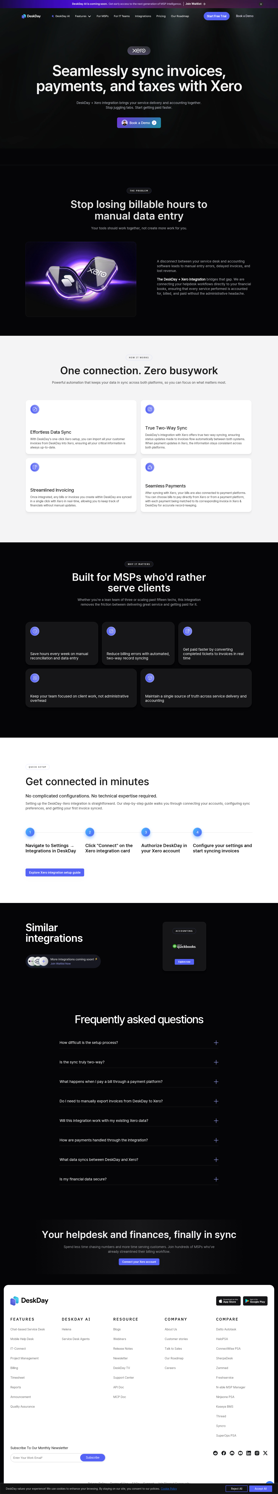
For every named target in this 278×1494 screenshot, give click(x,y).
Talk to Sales (173, 1348)
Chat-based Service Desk (27, 1329)
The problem (139, 190)
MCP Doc (119, 1397)
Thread (221, 1416)
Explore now (184, 961)
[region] (139, 1488)
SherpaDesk (224, 1358)
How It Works (139, 357)
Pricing (161, 16)
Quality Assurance (22, 1406)
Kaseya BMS (224, 1406)
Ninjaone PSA (225, 1397)
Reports (15, 1387)
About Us (171, 1329)
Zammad (222, 1368)
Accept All (261, 1488)
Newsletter (120, 1358)
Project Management (24, 1358)
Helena (66, 1329)
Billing (14, 1368)
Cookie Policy (169, 1488)
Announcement (20, 1397)
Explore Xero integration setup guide (55, 872)
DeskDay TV (121, 1368)
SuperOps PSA (226, 1435)
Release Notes (123, 1348)
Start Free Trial (216, 16)
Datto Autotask (226, 1329)
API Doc (118, 1387)
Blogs (117, 1329)
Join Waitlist (194, 3)
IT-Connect (18, 1348)
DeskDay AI (62, 16)
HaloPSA (222, 1339)
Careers (170, 1368)
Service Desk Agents (76, 1339)
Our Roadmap (180, 16)
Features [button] (80, 16)
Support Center (123, 1377)
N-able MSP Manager (230, 1387)
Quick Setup (37, 766)
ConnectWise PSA (228, 1348)
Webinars (119, 1339)
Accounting (184, 930)
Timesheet (17, 1377)
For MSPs (103, 16)
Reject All (236, 1488)
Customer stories (176, 1339)
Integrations (143, 16)
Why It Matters (139, 564)
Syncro (221, 1426)
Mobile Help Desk (22, 1339)
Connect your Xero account (139, 1262)
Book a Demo (244, 16)
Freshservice (225, 1377)
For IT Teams (122, 16)
